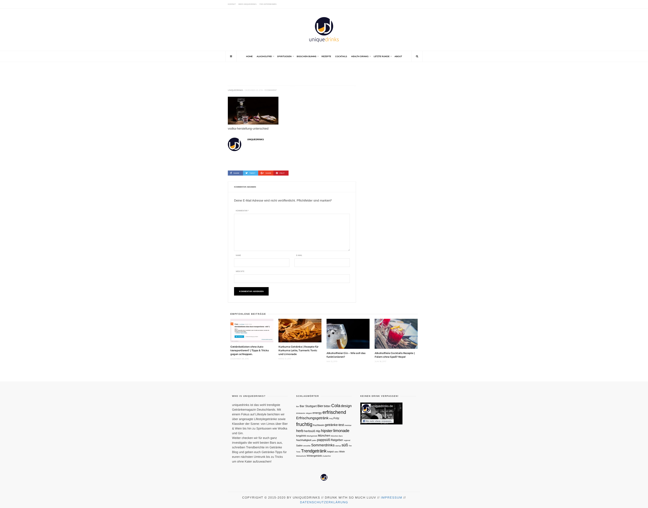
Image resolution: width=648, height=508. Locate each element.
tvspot (330, 451)
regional (347, 440)
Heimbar (348, 425)
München (324, 435)
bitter (327, 406)
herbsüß (309, 431)
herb (299, 431)
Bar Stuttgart (308, 406)
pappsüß (323, 440)
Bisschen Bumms (306, 56)
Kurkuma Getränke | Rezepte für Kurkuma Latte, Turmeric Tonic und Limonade (298, 350)
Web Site (240, 271)
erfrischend (334, 412)
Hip (318, 431)
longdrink (301, 435)
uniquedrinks (235, 90)
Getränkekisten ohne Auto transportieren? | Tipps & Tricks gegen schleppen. (249, 350)
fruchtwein (318, 425)
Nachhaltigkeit (303, 440)
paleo (314, 440)
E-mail (299, 255)
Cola (335, 405)
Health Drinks (360, 56)
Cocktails (341, 56)
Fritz (336, 418)
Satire (299, 445)
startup (338, 446)
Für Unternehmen (268, 4)
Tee (350, 446)
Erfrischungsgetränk (312, 418)
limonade (341, 430)
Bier (320, 406)
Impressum (391, 497)
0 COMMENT (271, 90)
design (346, 406)
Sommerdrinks (323, 445)
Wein (342, 451)
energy (317, 412)
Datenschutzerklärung (324, 502)
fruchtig (304, 424)
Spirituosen (284, 56)
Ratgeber (337, 440)
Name (238, 255)
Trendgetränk (314, 450)
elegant (309, 413)
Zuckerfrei (326, 456)
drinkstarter (300, 413)
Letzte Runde (381, 56)
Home (249, 56)
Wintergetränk (314, 455)
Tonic (298, 452)
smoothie (306, 446)
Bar (297, 406)
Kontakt (232, 4)
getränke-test (334, 425)
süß (345, 445)
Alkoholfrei (264, 56)
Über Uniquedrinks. (247, 4)
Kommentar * (242, 211)
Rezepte (326, 56)
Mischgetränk (312, 436)
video (336, 452)
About (398, 56)
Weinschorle (301, 456)
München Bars (337, 436)
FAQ (331, 419)
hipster (327, 430)
